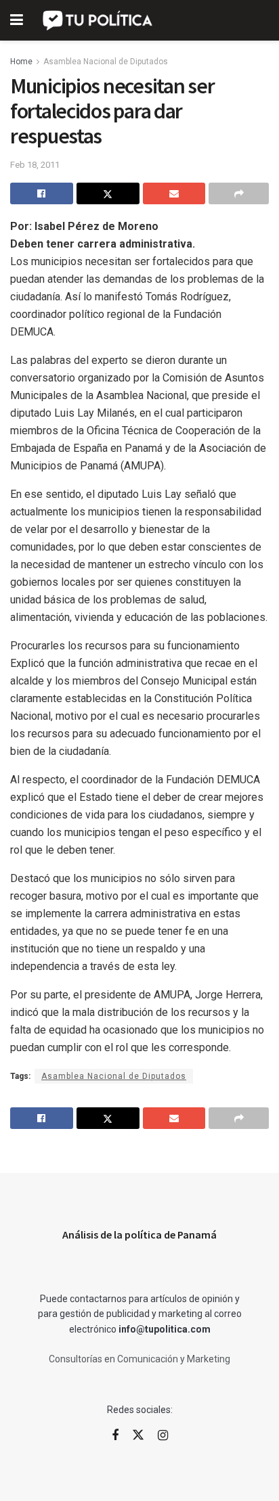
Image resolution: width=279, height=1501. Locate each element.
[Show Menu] (16, 20)
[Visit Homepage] (98, 20)
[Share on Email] (174, 193)
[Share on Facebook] (41, 193)
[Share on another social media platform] (239, 193)
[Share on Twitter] (108, 193)
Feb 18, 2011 (35, 165)
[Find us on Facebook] (115, 1436)
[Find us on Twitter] (138, 1435)
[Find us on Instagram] (163, 1436)
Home (21, 61)
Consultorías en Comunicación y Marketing (139, 1359)
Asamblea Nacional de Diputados (105, 61)
